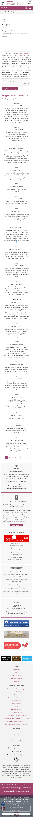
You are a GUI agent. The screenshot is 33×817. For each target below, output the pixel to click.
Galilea (16, 706)
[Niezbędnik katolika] (16, 623)
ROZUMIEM (16, 814)
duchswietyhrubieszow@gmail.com (17, 755)
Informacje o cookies (16, 810)
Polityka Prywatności (16, 807)
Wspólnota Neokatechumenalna (16, 697)
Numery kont (16, 681)
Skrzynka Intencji (9, 12)
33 (22, 458)
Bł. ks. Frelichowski (16, 675)
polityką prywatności (23, 53)
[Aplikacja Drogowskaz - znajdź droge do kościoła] (16, 645)
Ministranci (16, 695)
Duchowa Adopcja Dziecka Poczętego (16, 689)
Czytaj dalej (16, 525)
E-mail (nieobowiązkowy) (9, 25)
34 (26, 458)
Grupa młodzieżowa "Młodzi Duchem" (16, 721)
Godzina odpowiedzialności (16, 571)
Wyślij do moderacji (10, 89)
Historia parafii (16, 669)
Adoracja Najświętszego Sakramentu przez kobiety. (16, 718)
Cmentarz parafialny (16, 678)
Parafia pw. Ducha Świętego (15, 3)
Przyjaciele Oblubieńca (16, 709)
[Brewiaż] (16, 658)
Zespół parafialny (16, 703)
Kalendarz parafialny (16, 741)
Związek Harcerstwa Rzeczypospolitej (16, 715)
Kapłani (16, 672)
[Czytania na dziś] (16, 634)
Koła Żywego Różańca (16, 712)
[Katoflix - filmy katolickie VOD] (6, 658)
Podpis (4, 19)
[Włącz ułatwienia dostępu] (31, 8)
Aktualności (16, 735)
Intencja (4, 37)
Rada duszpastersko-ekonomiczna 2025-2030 (16, 724)
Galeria (16, 738)
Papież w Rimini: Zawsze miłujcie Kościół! (16, 588)
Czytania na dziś (16, 732)
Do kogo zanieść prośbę (9, 31)
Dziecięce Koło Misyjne (16, 692)
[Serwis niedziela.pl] (27, 658)
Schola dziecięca (16, 700)
